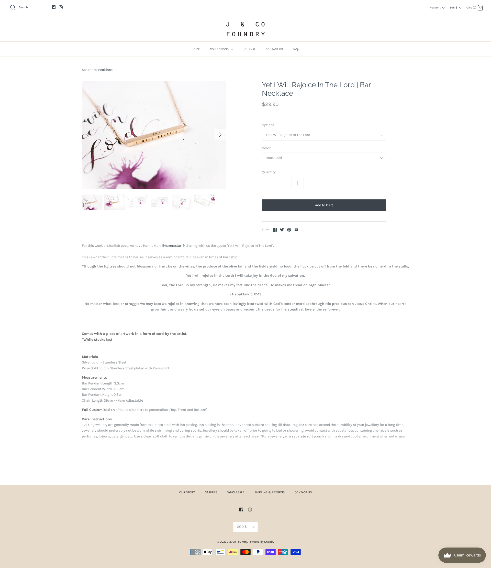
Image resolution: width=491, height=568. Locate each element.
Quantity (269, 172)
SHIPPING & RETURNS (269, 492)
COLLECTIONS (221, 49)
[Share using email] (296, 230)
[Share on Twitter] (282, 230)
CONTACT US (274, 49)
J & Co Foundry (237, 541)
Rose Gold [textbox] (274, 158)
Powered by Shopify (261, 541)
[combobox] (324, 135)
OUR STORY (187, 492)
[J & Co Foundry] (245, 29)
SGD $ (453, 7)
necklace (105, 70)
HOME (196, 49)
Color (266, 148)
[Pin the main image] (289, 230)
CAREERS (211, 492)
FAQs (296, 49)
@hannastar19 (173, 245)
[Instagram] (61, 7)
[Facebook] (53, 7)
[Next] (220, 134)
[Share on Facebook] (275, 230)
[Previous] (87, 134)
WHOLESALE (235, 492)
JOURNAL (249, 49)
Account (435, 7)
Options (268, 125)
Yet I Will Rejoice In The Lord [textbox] (288, 135)
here (140, 410)
